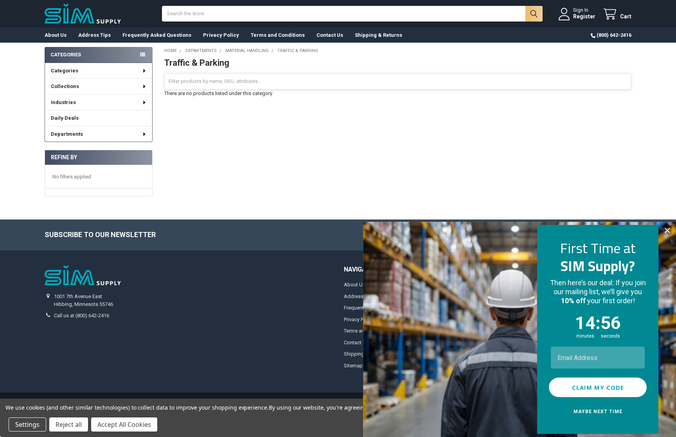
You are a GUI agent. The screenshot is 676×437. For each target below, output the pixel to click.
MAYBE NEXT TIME (598, 411)
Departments (67, 134)
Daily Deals (65, 118)
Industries (63, 102)
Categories (64, 71)
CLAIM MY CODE (598, 387)
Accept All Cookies (124, 424)
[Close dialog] (667, 230)
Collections (65, 86)
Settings (27, 424)
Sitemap (353, 366)
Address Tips (94, 35)
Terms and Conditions (278, 35)
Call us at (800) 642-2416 (81, 315)
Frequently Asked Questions (156, 35)
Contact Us (329, 35)
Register (584, 16)
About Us (56, 35)
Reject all (69, 424)
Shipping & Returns (378, 35)
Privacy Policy (221, 35)
